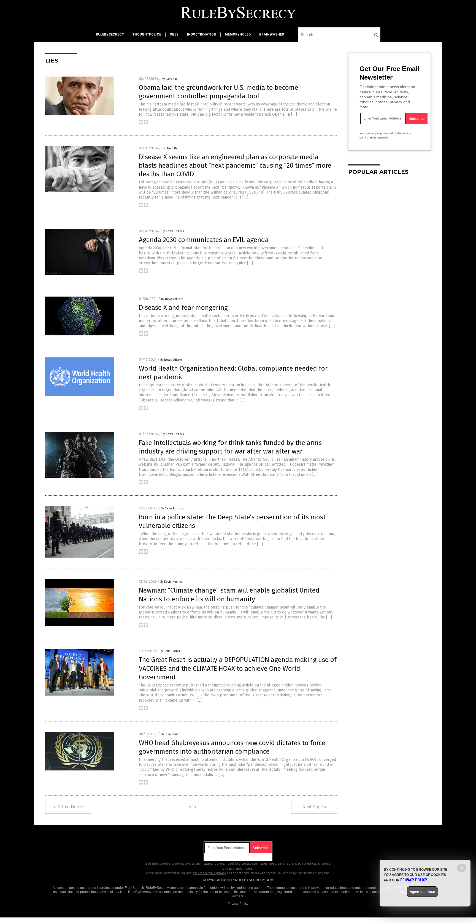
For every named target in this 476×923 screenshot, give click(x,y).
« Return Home (68, 806)
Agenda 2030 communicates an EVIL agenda (204, 240)
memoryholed (238, 34)
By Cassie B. (170, 79)
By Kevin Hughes (171, 581)
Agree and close (422, 891)
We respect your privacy (209, 873)
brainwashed (271, 34)
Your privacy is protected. (376, 133)
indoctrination (201, 34)
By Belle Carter (170, 651)
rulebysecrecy (110, 34)
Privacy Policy (238, 904)
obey (174, 34)
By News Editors (173, 231)
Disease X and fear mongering (183, 307)
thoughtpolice (146, 34)
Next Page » (314, 806)
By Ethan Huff (170, 148)
